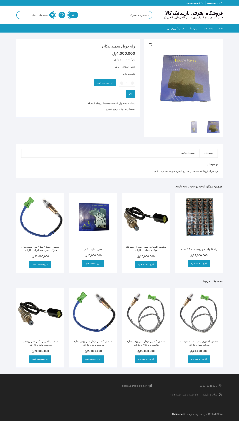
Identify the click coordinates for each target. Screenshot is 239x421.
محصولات (208, 28)
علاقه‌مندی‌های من (193, 3)
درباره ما (194, 28)
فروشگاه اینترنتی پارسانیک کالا (194, 13)
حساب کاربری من (176, 28)
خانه (221, 28)
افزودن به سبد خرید (105, 82)
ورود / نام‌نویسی (214, 3)
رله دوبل (124, 108)
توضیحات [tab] (209, 153)
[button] (150, 44)
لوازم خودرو (112, 108)
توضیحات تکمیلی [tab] (187, 153)
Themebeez (179, 414)
